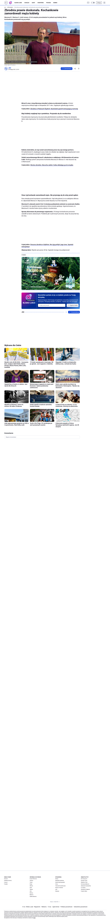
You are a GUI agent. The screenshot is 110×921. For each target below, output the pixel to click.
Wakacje (57, 891)
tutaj (34, 917)
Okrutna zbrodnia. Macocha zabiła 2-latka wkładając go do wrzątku (51, 165)
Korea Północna (33, 878)
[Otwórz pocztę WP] (88, 2)
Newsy (56, 878)
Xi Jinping (83, 887)
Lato (56, 889)
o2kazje (26, 2)
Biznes (55, 2)
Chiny (56, 884)
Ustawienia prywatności (80, 907)
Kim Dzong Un (84, 878)
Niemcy (31, 893)
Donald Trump (84, 880)
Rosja (31, 884)
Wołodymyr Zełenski (85, 889)
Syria (31, 887)
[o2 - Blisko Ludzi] (12, 2)
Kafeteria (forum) (8, 880)
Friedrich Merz (84, 891)
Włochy (31, 885)
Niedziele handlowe (59, 880)
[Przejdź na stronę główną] (6, 4)
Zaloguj (99, 2)
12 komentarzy (67, 68)
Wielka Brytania (33, 896)
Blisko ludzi (18, 2)
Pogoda (48, 2)
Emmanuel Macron (85, 884)
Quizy (33, 2)
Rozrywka (41, 2)
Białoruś (31, 894)
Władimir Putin (84, 882)
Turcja (31, 882)
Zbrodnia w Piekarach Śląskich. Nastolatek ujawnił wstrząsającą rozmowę (54, 109)
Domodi (6, 878)
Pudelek (6, 884)
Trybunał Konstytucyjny (60, 885)
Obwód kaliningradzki (60, 882)
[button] (93, 3)
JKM (9, 68)
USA (31, 891)
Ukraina (31, 880)
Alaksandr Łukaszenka (86, 885)
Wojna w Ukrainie (59, 887)
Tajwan (31, 889)
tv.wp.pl (5, 882)
